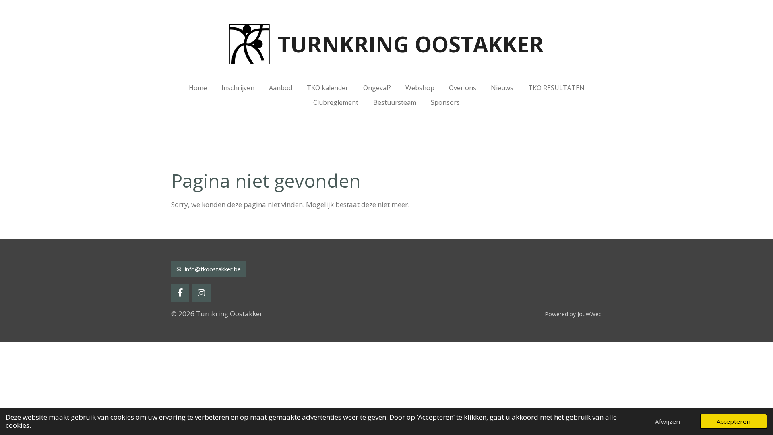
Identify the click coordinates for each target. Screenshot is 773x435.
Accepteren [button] (733, 421)
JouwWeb (589, 314)
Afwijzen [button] (667, 421)
